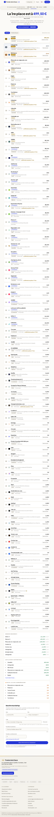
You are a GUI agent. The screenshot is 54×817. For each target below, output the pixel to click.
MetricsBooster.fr (16, 124)
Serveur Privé (14, 268)
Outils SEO (13, 49)
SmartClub (14, 187)
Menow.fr (13, 220)
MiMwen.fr (14, 558)
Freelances (13, 72)
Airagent (13, 453)
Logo (7, 719)
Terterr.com (14, 534)
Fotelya (13, 360)
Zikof (12, 484)
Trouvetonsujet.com (16, 552)
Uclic (12, 447)
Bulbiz (12, 589)
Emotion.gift (14, 179)
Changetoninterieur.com (17, 404)
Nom (7, 712)
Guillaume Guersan (16, 68)
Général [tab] (7, 32)
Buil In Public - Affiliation (17, 595)
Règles (37, 2)
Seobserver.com (15, 243)
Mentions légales (6, 799)
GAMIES (13, 300)
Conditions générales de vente (9, 801)
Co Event (13, 608)
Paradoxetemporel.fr (17, 379)
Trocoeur (13, 329)
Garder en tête (45, 39)
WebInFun (14, 367)
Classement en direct (7, 789)
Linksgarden (14, 45)
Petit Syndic (14, 354)
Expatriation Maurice (16, 203)
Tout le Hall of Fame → (10, 677)
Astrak (12, 398)
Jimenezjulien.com (32, 807)
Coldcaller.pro (15, 116)
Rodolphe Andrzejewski (17, 460)
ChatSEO (13, 36)
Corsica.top (14, 540)
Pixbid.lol (13, 84)
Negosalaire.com (15, 228)
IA (11, 216)
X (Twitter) (30, 805)
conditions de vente (22, 745)
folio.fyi (13, 509)
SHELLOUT (14, 602)
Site (28, 712)
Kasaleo (13, 565)
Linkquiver (13, 100)
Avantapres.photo (16, 260)
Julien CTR (13, 416)
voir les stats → (34, 8)
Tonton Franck (15, 147)
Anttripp (13, 422)
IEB (12, 155)
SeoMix (13, 373)
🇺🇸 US (42, 2)
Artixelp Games (15, 577)
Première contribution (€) (11, 734)
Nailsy (12, 472)
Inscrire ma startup (8, 773)
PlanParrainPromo (16, 615)
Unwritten (14, 528)
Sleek (12, 497)
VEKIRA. (13, 139)
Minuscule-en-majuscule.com (19, 60)
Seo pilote (13, 251)
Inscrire (47, 2)
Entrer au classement (27, 27)
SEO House (14, 53)
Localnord (13, 410)
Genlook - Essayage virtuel (18, 212)
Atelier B (13, 292)
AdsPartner (14, 164)
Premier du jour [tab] (14, 32)
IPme (12, 466)
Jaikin (12, 132)
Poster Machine (15, 583)
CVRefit (13, 235)
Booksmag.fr (14, 171)
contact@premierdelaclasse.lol (35, 799)
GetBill (13, 342)
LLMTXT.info (14, 626)
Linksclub (13, 108)
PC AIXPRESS (14, 348)
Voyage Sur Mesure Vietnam (18, 385)
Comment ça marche (33, 789)
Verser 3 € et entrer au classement (27, 742)
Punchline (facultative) (10, 726)
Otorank (13, 429)
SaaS (12, 64)
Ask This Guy (14, 571)
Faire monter (45, 47)
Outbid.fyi (14, 547)
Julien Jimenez (31, 801)
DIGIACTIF (13, 195)
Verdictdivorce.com (16, 491)
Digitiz (12, 76)
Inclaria (13, 521)
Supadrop (13, 435)
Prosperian (14, 478)
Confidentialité (5, 805)
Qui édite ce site (32, 793)
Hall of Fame (5, 791)
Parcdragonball (15, 620)
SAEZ (12, 515)
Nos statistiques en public (34, 791)
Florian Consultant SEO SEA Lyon (19, 441)
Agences (13, 135)
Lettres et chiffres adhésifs (18, 308)
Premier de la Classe (12, 2)
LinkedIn (30, 803)
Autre (12, 80)
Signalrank (13, 276)
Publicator (14, 335)
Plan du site (4, 807)
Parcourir (45, 721)
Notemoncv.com (15, 284)
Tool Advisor (14, 92)
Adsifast (13, 503)
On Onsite (13, 391)
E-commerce (14, 304)
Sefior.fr (13, 316)
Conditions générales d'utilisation (9, 803)
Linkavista (13, 322)
